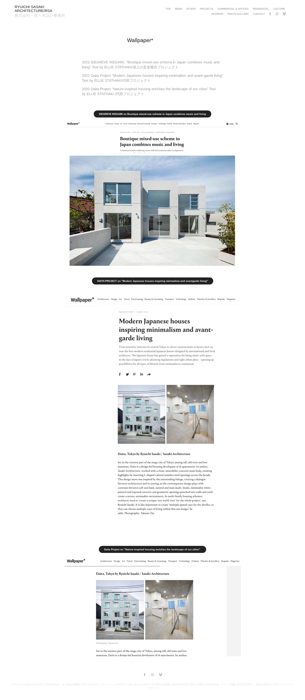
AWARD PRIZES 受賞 (183, 684)
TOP (168, 8)
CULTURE (279, 8)
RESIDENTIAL (261, 8)
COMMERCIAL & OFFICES (233, 8)
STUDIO (191, 8)
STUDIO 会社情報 (160, 684)
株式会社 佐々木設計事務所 (40, 15)
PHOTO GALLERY (238, 14)
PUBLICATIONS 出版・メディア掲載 (216, 684)
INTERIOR (217, 14)
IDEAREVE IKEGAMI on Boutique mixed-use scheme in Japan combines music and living (152, 114)
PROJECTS (206, 8)
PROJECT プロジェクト (100, 684)
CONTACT (259, 14)
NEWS (178, 8)
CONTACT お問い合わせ (128, 684)
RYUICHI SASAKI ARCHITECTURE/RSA (33, 9)
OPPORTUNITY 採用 (248, 684)
